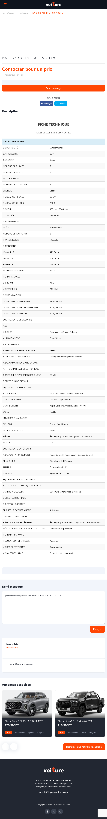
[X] (54, 811)
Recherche (23, 13)
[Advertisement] (53, 36)
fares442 (12, 644)
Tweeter (62, 103)
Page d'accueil (8, 13)
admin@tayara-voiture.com (53, 792)
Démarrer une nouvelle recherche (84, 746)
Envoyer (97, 629)
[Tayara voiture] (53, 4)
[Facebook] (47, 811)
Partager (48, 103)
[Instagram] (60, 811)
